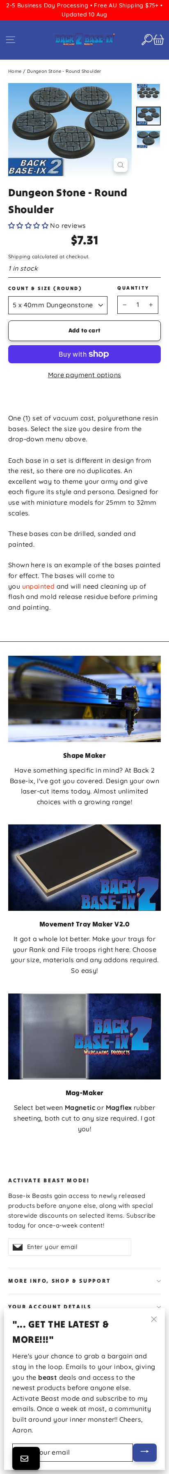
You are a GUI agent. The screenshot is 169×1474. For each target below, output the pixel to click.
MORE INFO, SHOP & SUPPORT (59, 1280)
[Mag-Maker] (84, 1036)
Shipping (19, 256)
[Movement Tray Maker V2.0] (84, 867)
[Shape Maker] (84, 699)
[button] (28, 225)
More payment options (84, 375)
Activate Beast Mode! (49, 1180)
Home (15, 71)
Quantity (133, 288)
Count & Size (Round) (45, 288)
